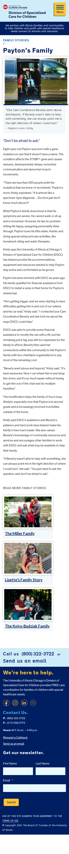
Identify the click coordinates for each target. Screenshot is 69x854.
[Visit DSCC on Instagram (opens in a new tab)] (15, 703)
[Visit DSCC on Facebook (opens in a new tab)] (6, 703)
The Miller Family (20, 533)
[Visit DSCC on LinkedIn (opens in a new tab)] (24, 703)
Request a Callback (15, 737)
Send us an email (25, 661)
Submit (11, 802)
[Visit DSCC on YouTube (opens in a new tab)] (33, 703)
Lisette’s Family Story (24, 579)
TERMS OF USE (10, 820)
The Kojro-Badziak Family (27, 626)
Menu (60, 12)
